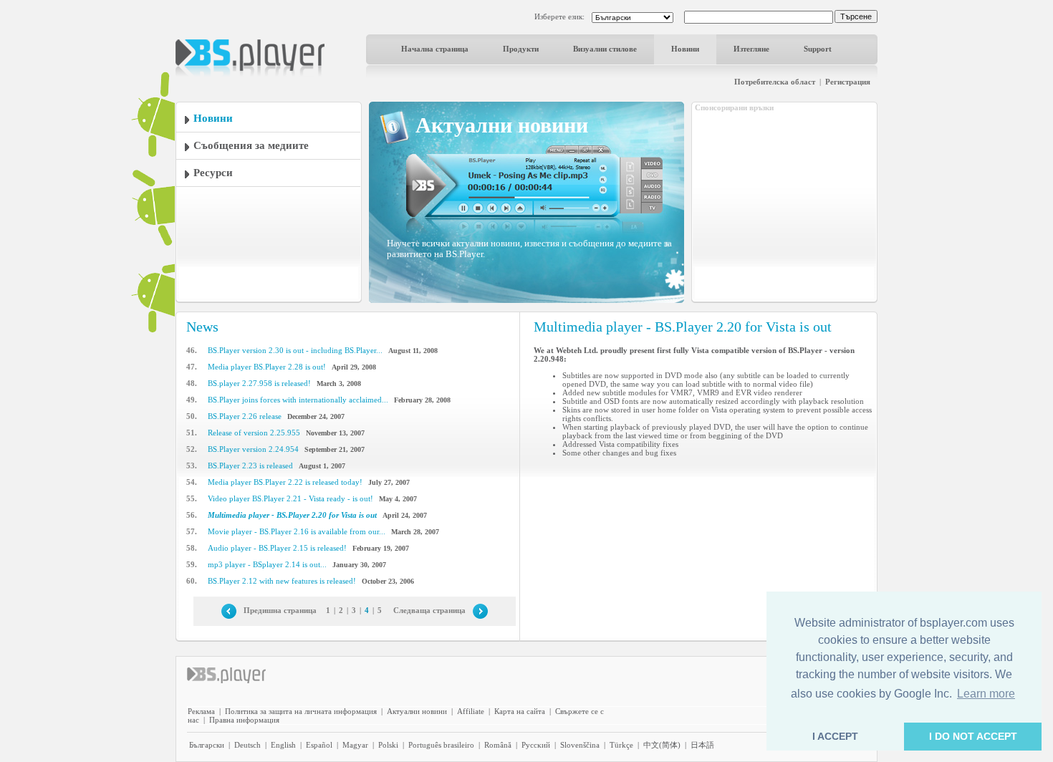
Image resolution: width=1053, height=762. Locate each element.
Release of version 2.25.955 (254, 432)
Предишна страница (280, 610)
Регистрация (847, 81)
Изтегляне (751, 48)
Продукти (521, 48)
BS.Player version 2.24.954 (253, 449)
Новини (685, 48)
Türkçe (621, 745)
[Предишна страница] (229, 610)
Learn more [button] (986, 694)
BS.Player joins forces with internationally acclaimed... (298, 399)
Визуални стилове (605, 48)
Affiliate (470, 711)
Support (818, 48)
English (283, 745)
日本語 (702, 745)
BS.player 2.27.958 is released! (259, 383)
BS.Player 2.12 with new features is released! (282, 581)
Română (497, 745)
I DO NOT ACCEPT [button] (973, 736)
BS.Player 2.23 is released (250, 465)
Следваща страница (429, 610)
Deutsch (247, 745)
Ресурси (213, 172)
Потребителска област (774, 81)
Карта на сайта (519, 711)
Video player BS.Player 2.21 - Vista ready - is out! (290, 498)
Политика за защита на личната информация (301, 711)
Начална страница (434, 48)
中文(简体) (662, 745)
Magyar (355, 745)
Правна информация (244, 719)
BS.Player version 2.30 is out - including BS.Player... (295, 350)
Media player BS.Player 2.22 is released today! (285, 482)
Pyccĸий (535, 745)
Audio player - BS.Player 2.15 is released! (277, 548)
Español (319, 745)
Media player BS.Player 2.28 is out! (267, 366)
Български (206, 745)
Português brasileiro (441, 745)
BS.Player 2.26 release (245, 416)
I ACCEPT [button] (835, 736)
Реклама (201, 711)
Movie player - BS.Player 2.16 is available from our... (296, 531)
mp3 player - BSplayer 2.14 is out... (267, 564)
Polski (388, 745)
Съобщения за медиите (251, 145)
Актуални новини (417, 711)
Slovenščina (580, 745)
